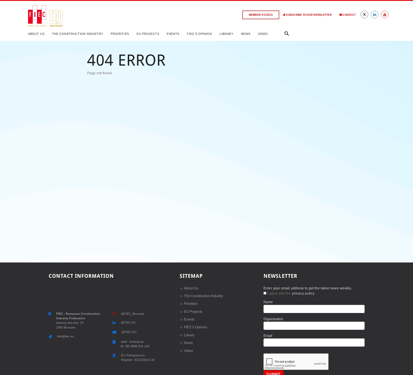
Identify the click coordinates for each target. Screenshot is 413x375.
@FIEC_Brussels (132, 313)
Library (226, 33)
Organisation (273, 319)
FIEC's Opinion (199, 33)
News (245, 33)
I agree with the (290, 293)
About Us (36, 33)
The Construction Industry (77, 33)
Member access (261, 14)
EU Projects (148, 33)
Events (173, 33)
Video (263, 33)
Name (268, 302)
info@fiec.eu (65, 336)
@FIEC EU (128, 322)
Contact (349, 14)
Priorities (120, 33)
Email (268, 336)
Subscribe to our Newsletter (308, 14)
